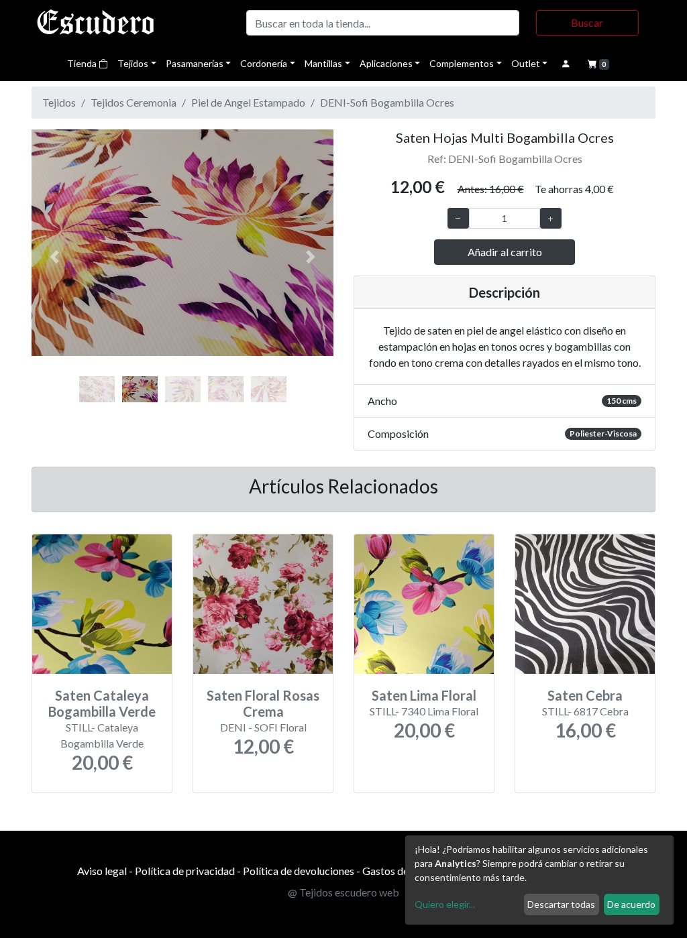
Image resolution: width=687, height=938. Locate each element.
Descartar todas (561, 904)
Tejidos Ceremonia (133, 102)
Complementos (461, 63)
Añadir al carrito (505, 251)
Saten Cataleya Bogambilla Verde (102, 703)
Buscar (587, 22)
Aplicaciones (386, 63)
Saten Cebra (585, 695)
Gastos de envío (398, 870)
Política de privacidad (185, 870)
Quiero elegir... (445, 904)
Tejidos (132, 63)
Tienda (83, 63)
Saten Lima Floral (424, 695)
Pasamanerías (194, 63)
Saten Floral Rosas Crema (263, 703)
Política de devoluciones (298, 870)
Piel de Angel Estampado (248, 102)
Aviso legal (102, 870)
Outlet (525, 63)
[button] (54, 257)
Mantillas (323, 63)
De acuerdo (631, 904)
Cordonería (263, 63)
